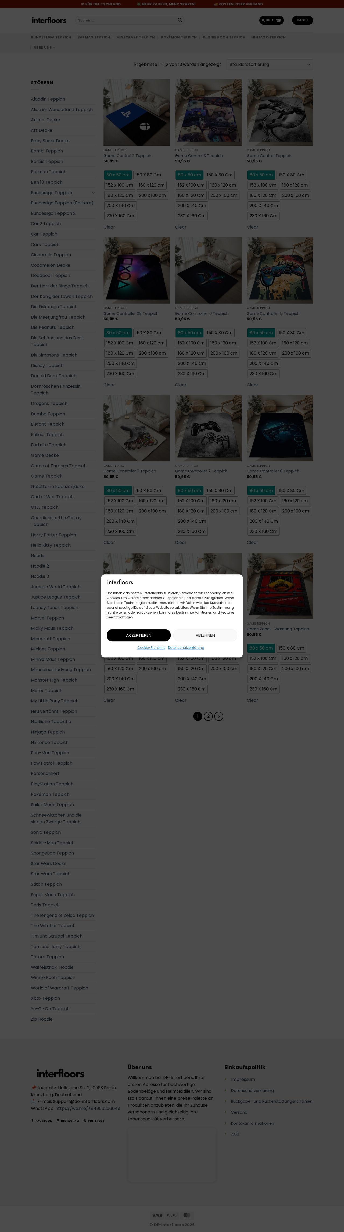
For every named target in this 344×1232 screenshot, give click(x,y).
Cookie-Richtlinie (151, 648)
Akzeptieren (138, 635)
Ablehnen (205, 635)
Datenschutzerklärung (186, 648)
